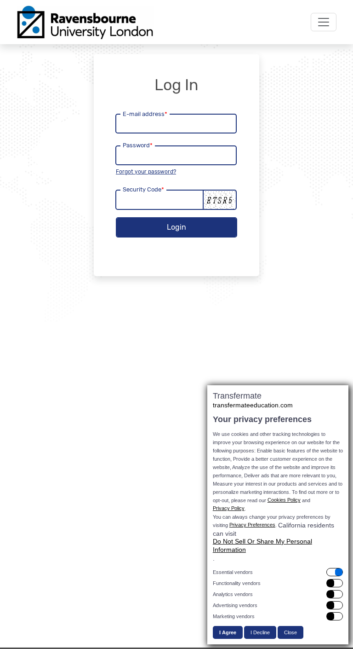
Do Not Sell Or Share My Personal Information (262, 545)
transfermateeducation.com (253, 405)
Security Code (143, 189)
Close (290, 632)
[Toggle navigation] (323, 22)
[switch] (278, 572)
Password (138, 145)
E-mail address (145, 113)
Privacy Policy (229, 508)
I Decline (260, 632)
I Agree (227, 632)
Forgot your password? (146, 171)
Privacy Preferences (252, 524)
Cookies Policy (284, 500)
